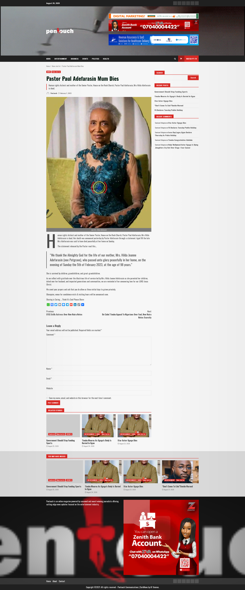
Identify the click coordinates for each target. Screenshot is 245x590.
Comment (50, 334)
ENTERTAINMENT (60, 58)
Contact (62, 581)
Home (48, 581)
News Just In (56, 72)
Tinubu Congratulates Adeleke (180, 140)
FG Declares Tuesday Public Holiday (169, 110)
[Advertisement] (154, 15)
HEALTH (106, 58)
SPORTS (69, 434)
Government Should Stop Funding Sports (63, 425)
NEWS (48, 58)
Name (49, 368)
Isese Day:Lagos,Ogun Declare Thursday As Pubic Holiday (173, 133)
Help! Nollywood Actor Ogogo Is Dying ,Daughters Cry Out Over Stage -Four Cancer (176, 146)
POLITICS (95, 58)
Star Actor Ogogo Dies (134, 425)
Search (159, 72)
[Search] (175, 58)
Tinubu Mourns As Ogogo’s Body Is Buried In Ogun (99, 425)
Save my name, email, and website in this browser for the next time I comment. (80, 398)
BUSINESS (74, 58)
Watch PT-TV (191, 58)
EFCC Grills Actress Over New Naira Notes (64, 313)
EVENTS (85, 58)
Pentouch (53, 93)
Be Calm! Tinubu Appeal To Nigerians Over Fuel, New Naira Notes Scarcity (126, 314)
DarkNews (144, 587)
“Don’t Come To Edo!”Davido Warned (169, 105)
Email (49, 378)
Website (49, 388)
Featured (52, 434)
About (55, 581)
